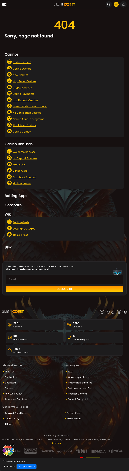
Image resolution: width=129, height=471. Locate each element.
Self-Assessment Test (80, 388)
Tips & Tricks (20, 235)
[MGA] (115, 451)
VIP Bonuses (20, 171)
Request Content (77, 393)
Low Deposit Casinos (25, 100)
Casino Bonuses (19, 144)
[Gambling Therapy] (81, 451)
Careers (9, 388)
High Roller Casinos (24, 81)
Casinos (12, 54)
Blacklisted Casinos (24, 125)
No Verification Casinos (27, 113)
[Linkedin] (125, 312)
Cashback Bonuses (24, 177)
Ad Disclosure (74, 418)
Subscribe (64, 289)
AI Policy (9, 424)
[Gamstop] (47, 451)
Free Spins (19, 164)
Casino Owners (22, 69)
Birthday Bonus (22, 183)
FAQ (70, 371)
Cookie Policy (12, 418)
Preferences (9, 466)
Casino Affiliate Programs (28, 119)
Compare (13, 205)
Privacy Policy (74, 413)
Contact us (11, 377)
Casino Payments (23, 94)
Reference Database (16, 399)
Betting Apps (16, 195)
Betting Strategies (24, 228)
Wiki (8, 214)
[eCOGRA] (64, 451)
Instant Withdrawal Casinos (30, 106)
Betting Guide (21, 222)
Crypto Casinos (22, 87)
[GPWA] (30, 451)
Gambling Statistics (79, 377)
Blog (8, 247)
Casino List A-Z (22, 62)
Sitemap (56, 443)
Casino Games (22, 131)
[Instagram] (119, 312)
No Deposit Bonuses (25, 158)
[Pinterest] (113, 312)
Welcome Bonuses (24, 152)
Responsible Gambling (80, 382)
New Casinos (20, 75)
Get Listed (10, 382)
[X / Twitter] (108, 312)
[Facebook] (102, 312)
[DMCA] (98, 451)
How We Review (13, 393)
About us (9, 371)
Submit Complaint (78, 399)
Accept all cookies (26, 466)
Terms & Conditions (16, 413)
